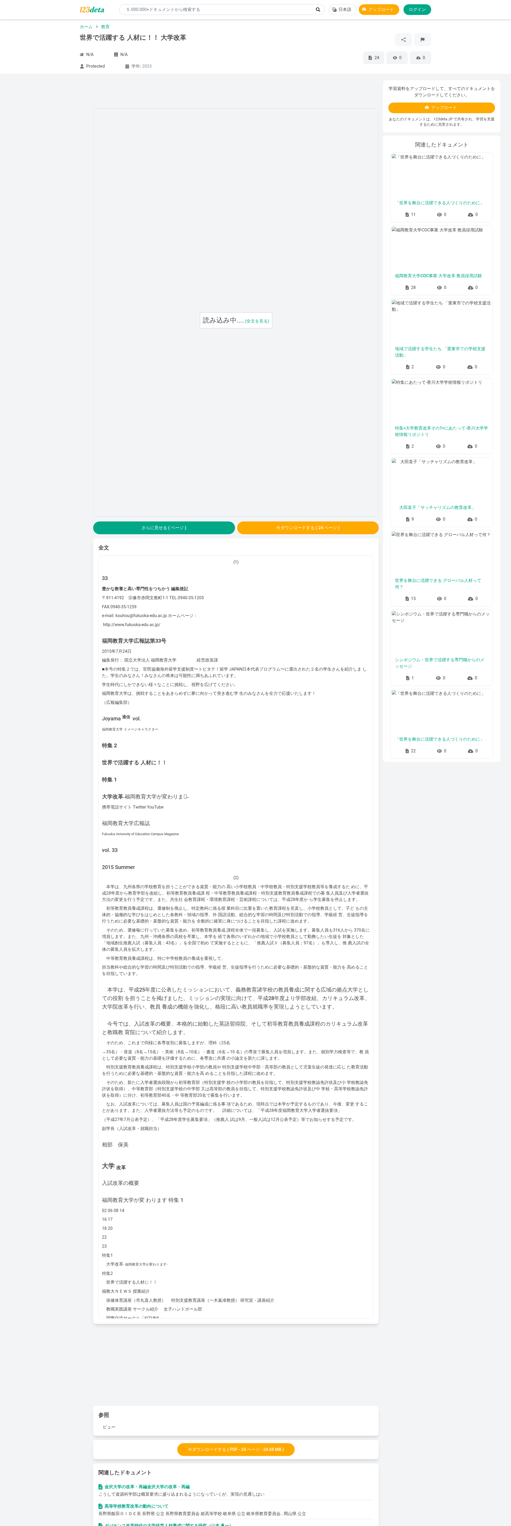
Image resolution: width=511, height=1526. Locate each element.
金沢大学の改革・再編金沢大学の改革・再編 (147, 1486)
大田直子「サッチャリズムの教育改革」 (435, 507)
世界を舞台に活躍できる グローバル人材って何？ (438, 583)
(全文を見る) (257, 321)
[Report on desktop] (422, 39)
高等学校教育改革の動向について (136, 1506)
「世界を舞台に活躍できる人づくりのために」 (439, 202)
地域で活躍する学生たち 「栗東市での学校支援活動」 (440, 352)
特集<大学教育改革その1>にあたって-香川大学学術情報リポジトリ (441, 431)
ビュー (109, 1427)
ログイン (417, 9)
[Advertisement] (49, 160)
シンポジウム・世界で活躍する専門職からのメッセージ (439, 663)
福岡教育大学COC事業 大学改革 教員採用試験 (438, 275)
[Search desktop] (318, 9)
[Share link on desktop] (403, 39)
